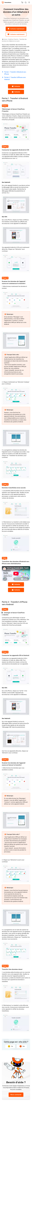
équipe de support (24, 527)
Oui (12, 1046)
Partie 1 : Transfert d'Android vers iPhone (15, 73)
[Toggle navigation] (28, 2)
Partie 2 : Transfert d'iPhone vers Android (15, 78)
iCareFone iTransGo (13, 39)
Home (5, 39)
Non (24, 1046)
